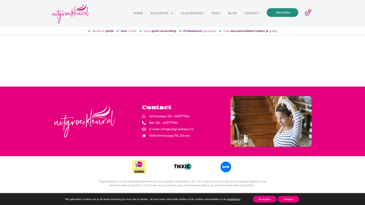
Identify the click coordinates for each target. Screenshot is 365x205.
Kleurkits (159, 13)
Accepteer (265, 199)
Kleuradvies (192, 13)
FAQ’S (216, 13)
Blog (232, 13)
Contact (252, 13)
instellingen (233, 199)
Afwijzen (289, 199)
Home (138, 13)
